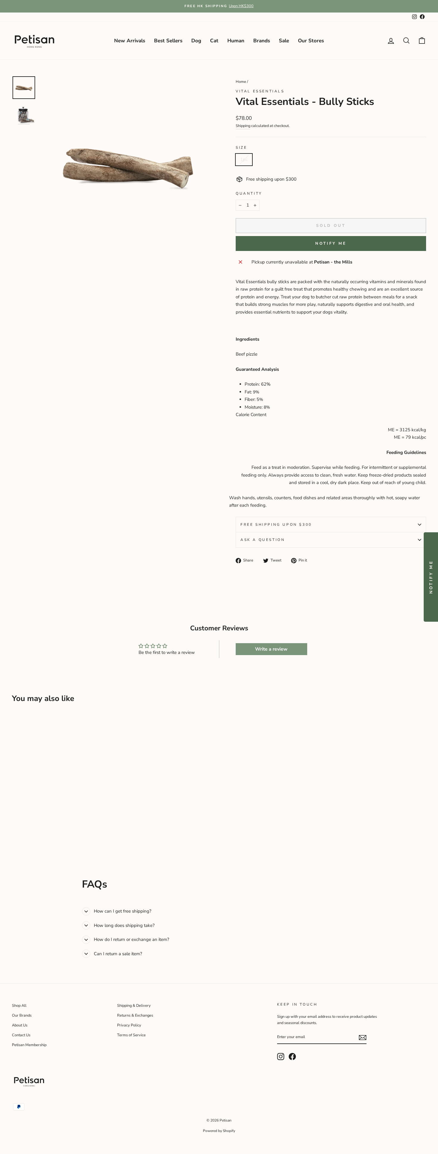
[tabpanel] (331, 501)
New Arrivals (129, 40)
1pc (244, 159)
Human (235, 40)
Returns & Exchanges (135, 1015)
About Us (19, 1025)
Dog (196, 40)
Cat (214, 40)
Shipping (243, 125)
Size (241, 147)
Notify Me (330, 243)
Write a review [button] (271, 649)
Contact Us (21, 1035)
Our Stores (311, 40)
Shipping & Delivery (134, 1005)
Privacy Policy (129, 1025)
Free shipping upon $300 (276, 524)
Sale (284, 40)
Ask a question (262, 539)
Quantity (249, 193)
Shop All (19, 1005)
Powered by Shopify (219, 1130)
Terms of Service (131, 1035)
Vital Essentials (260, 91)
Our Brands (22, 1015)
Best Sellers (168, 40)
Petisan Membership (29, 1045)
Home (241, 81)
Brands (261, 40)
